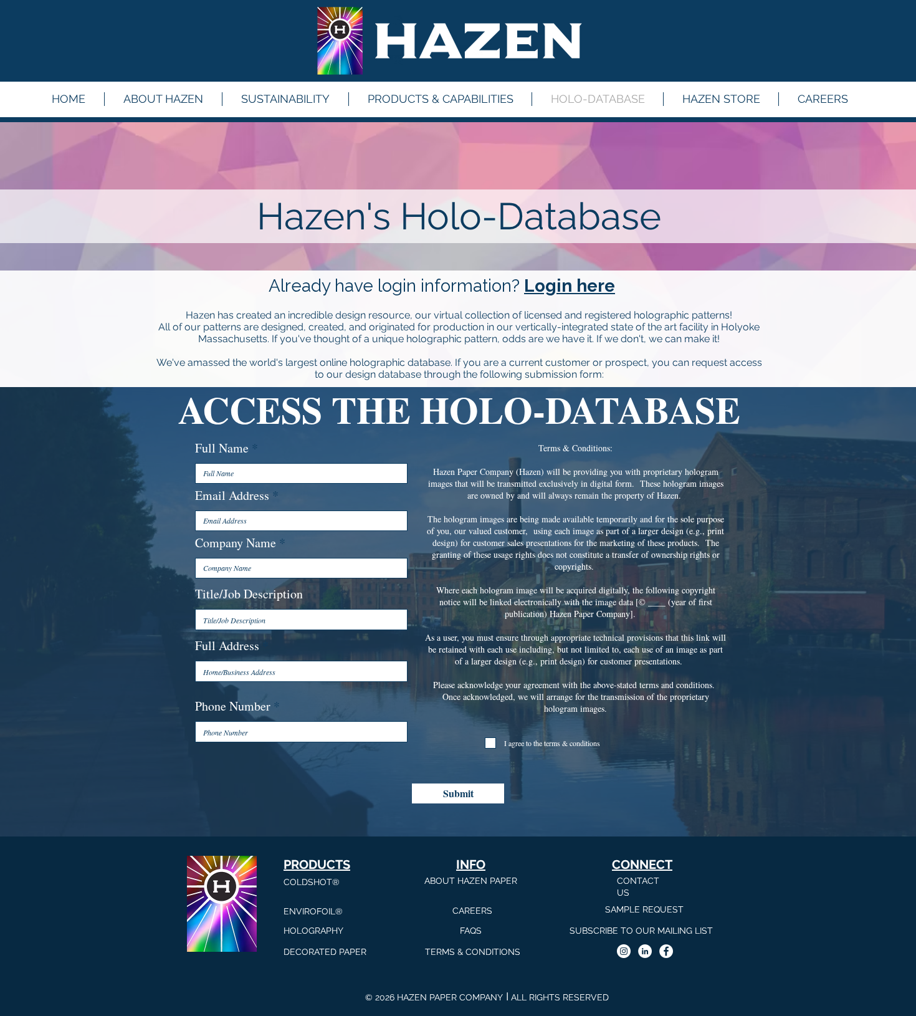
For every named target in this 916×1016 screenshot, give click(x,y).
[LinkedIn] (645, 951)
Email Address (232, 495)
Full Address (227, 646)
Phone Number (232, 706)
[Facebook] (666, 951)
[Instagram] (624, 951)
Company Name (235, 543)
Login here (569, 286)
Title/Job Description (249, 594)
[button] (440, 99)
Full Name (222, 448)
